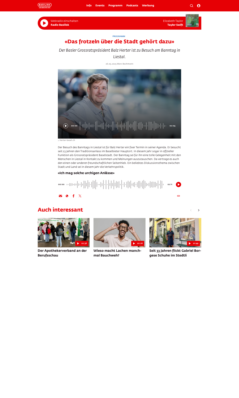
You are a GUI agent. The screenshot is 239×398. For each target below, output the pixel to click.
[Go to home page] (45, 5)
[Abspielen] (44, 23)
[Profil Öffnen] (198, 5)
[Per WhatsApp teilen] (67, 196)
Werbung (148, 5)
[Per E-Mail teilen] (60, 196)
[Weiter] (198, 210)
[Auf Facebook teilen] (73, 196)
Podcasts (132, 5)
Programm (115, 5)
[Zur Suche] (191, 5)
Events (99, 5)
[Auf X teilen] (80, 196)
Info (89, 5)
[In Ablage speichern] (178, 196)
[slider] (123, 126)
